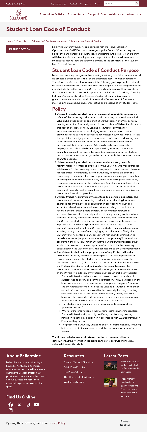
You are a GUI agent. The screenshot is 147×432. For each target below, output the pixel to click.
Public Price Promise (74, 367)
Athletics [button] (115, 14)
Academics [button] (75, 14)
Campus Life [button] (95, 14)
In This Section (20, 49)
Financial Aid (22, 41)
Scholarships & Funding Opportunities (49, 41)
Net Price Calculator (74, 372)
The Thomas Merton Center (79, 377)
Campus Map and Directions (78, 362)
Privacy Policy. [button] (57, 423)
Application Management (80, 4)
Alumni (97, 4)
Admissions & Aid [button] (51, 14)
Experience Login (58, 4)
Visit (16, 4)
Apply (8, 4)
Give (23, 4)
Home (10, 41)
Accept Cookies (125, 423)
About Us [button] (133, 14)
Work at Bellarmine (74, 381)
